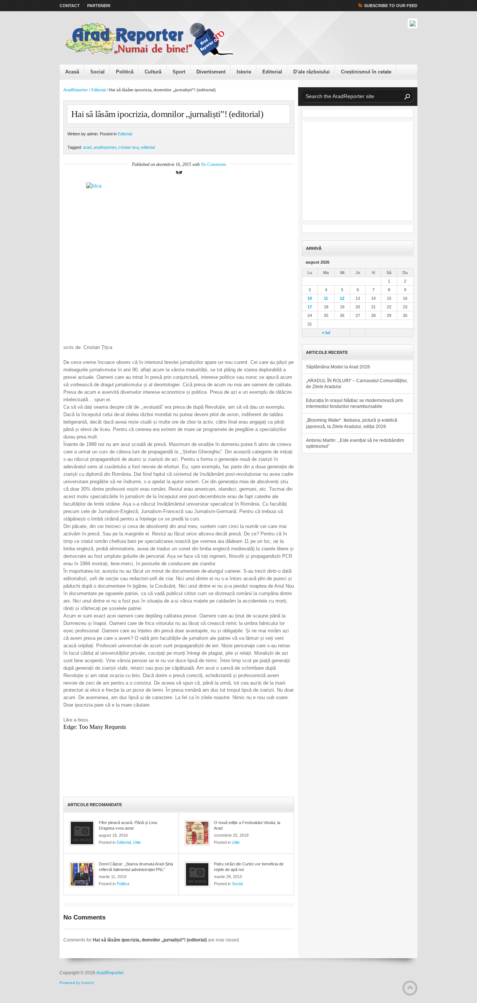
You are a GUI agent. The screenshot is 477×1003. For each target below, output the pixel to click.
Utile (137, 842)
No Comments (213, 164)
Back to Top (409, 988)
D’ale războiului (311, 72)
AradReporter (75, 90)
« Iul (326, 332)
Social (97, 72)
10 (309, 298)
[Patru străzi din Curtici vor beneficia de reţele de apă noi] (197, 874)
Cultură (153, 72)
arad (87, 147)
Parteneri (98, 5)
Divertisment (210, 72)
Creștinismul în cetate (366, 72)
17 (309, 307)
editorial (148, 147)
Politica (123, 883)
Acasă (72, 72)
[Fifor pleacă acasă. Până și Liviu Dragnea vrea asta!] (82, 833)
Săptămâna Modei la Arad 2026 (338, 367)
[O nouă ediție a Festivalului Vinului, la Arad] (197, 833)
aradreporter (105, 147)
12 (342, 298)
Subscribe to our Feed (390, 5)
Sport (179, 72)
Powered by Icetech (77, 983)
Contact (70, 5)
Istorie (244, 72)
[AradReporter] (149, 39)
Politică (124, 72)
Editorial (272, 72)
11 (326, 298)
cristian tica (128, 147)
